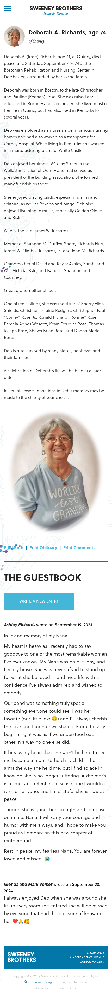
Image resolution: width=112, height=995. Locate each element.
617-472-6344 (95, 953)
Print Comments (79, 548)
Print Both (13, 548)
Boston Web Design (40, 982)
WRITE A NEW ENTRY (39, 601)
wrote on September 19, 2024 (64, 625)
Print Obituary (43, 548)
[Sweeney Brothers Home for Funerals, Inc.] (56, 11)
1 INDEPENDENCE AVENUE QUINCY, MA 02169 (87, 959)
